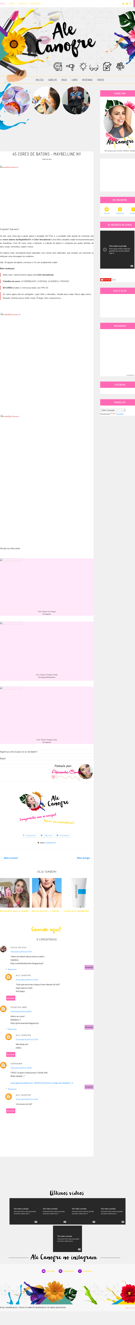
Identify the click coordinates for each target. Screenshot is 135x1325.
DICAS (64, 79)
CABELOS (52, 79)
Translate (120, 414)
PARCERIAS (35, 4)
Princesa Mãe (19, 1007)
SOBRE (12, 4)
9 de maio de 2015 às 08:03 (21, 1011)
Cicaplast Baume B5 (76, 911)
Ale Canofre (23, 975)
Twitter (48, 836)
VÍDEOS (100, 79)
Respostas (12, 969)
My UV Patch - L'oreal (46, 911)
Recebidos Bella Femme (14, 911)
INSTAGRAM (120, 213)
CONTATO (22, 4)
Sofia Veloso (19, 947)
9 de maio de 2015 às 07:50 (21, 951)
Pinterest (64, 836)
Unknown (16, 1063)
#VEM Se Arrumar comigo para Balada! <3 (53, 1083)
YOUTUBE (106, 213)
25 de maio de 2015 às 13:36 (27, 979)
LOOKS (75, 79)
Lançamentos (50, 842)
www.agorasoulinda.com (22, 1083)
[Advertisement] (47, 132)
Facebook (31, 836)
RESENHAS (87, 79)
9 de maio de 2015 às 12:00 (21, 1068)
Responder (89, 967)
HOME (2, 4)
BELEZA (40, 79)
